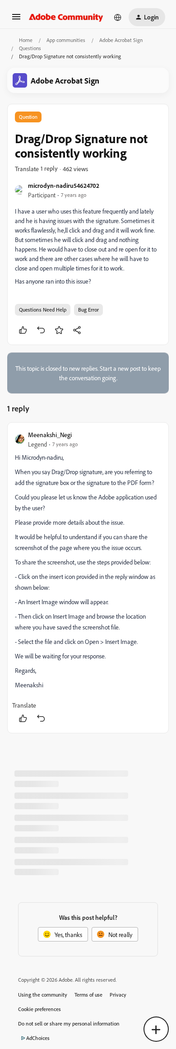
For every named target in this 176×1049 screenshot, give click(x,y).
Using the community (42, 994)
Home (25, 40)
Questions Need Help (42, 309)
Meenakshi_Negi (50, 434)
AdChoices (38, 1038)
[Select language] (118, 17)
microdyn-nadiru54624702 (63, 185)
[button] (16, 19)
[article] (88, 578)
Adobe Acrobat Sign (121, 40)
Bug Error (88, 309)
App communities (65, 40)
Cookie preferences (39, 1009)
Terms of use (88, 994)
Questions (30, 48)
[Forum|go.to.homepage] (66, 17)
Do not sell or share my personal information (69, 1023)
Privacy (118, 994)
